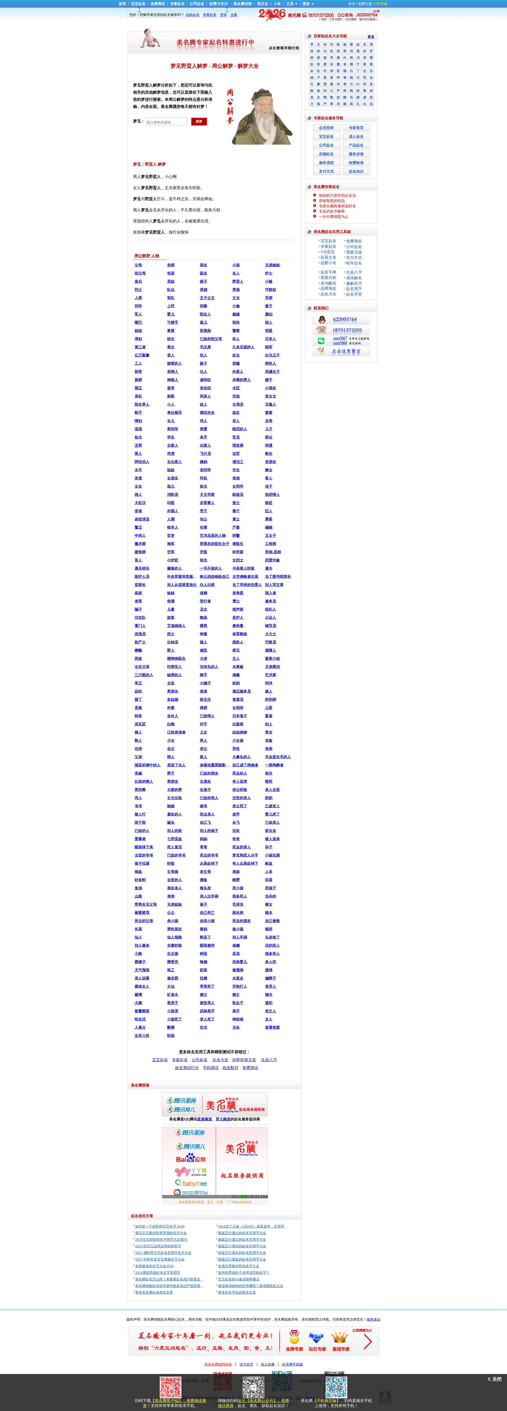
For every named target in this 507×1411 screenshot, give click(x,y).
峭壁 (236, 880)
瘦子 (236, 511)
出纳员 (172, 642)
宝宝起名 (138, 4)
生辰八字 (269, 1060)
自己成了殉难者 (245, 765)
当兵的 (270, 896)
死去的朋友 (241, 921)
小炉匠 (172, 560)
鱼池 (138, 888)
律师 (203, 708)
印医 (171, 503)
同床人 (205, 396)
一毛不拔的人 (211, 568)
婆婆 (269, 413)
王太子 (270, 536)
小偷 (236, 306)
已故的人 (142, 831)
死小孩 (237, 888)
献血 (269, 863)
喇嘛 (138, 650)
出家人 (205, 445)
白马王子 (272, 355)
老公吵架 (239, 790)
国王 (138, 388)
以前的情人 (144, 782)
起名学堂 (354, 294)
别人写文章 (274, 585)
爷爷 (138, 806)
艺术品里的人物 (213, 536)
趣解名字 (354, 283)
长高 (138, 929)
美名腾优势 (242, 4)
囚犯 (138, 691)
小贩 (269, 281)
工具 (290, 4)
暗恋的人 (239, 429)
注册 (233, 15)
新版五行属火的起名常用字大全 (242, 1233)
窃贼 (236, 363)
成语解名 (354, 278)
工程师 (270, 544)
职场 (171, 1036)
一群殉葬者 (274, 765)
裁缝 (236, 314)
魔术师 (140, 544)
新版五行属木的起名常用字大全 (242, 1246)
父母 (138, 265)
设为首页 (246, 1364)
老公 (203, 749)
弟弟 (171, 896)
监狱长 (140, 585)
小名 (277, 4)
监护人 (237, 618)
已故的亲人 (209, 798)
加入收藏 (268, 1364)
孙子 (269, 847)
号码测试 (211, 1068)
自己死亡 (207, 913)
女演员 (237, 404)
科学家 (237, 552)
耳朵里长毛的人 (278, 757)
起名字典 (328, 272)
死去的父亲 (144, 921)
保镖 (236, 945)
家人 (203, 757)
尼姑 (171, 281)
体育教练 (239, 634)
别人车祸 (239, 937)
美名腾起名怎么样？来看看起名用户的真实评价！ (173, 1279)
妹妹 (171, 593)
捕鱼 (203, 880)
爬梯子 (140, 962)
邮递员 (237, 495)
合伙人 (172, 716)
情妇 (138, 421)
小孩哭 (172, 1011)
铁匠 (269, 503)
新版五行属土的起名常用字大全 (242, 1240)
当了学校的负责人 (247, 585)
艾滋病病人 (176, 626)
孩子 (203, 904)
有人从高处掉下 (245, 863)
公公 (171, 913)
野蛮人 (237, 281)
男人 (203, 741)
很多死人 (239, 896)
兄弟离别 (272, 667)
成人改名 (356, 137)
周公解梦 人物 (146, 256)
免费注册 (365, 4)
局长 (138, 396)
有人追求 (239, 782)
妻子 (269, 306)
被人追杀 (272, 839)
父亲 (138, 757)
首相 (236, 478)
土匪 (269, 708)
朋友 (203, 265)
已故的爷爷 (176, 855)
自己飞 (205, 822)
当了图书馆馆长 (278, 577)
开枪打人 (239, 986)
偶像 (236, 675)
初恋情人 (272, 495)
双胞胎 (205, 331)
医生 (203, 273)
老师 (171, 265)
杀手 (203, 437)
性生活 (140, 1019)
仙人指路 (174, 937)
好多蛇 (140, 880)
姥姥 (171, 806)
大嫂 (138, 1003)
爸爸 (236, 839)
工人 (138, 363)
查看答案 (272, 1027)
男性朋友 (174, 929)
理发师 (237, 445)
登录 (351, 4)
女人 (269, 1019)
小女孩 (237, 741)
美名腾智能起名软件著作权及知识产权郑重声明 (171, 1286)
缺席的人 (174, 675)
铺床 (269, 929)
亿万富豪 (142, 355)
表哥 (138, 601)
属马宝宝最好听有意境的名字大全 (161, 1233)
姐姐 (138, 331)
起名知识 (356, 171)
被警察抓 (142, 1011)
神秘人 (172, 380)
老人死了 (207, 1019)
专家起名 (177, 4)
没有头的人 (209, 667)
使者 (138, 511)
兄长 (236, 1027)
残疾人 (237, 642)
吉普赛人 (207, 503)
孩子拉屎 (142, 863)
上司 (171, 306)
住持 (138, 749)
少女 (171, 741)
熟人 (138, 741)
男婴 (203, 429)
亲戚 (138, 773)
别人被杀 (142, 945)
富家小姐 (272, 659)
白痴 (171, 724)
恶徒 (138, 659)
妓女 (171, 339)
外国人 (172, 511)
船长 (269, 454)
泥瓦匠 (140, 724)
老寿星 (237, 593)
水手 (138, 470)
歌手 (138, 413)
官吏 (171, 536)
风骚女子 (272, 372)
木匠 (236, 388)
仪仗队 (140, 618)
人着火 (140, 1027)
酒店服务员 (241, 691)
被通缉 (237, 970)
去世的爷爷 (144, 855)
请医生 (237, 544)
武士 (171, 634)
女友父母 (142, 667)
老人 (236, 421)
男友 (269, 732)
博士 (236, 601)
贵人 (171, 355)
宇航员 (270, 642)
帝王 (138, 683)
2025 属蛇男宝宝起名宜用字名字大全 (163, 1253)
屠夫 (269, 568)
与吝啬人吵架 (243, 568)
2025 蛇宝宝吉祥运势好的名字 (158, 1246)
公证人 (270, 618)
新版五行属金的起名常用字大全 (242, 1259)
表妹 (236, 872)
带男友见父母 (146, 904)
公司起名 (197, 4)
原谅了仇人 (176, 765)
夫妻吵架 (174, 945)
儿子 (269, 429)
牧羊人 (172, 527)
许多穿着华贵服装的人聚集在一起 (195, 577)
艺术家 (270, 675)
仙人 (138, 937)
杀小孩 (172, 921)
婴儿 (171, 314)
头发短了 (272, 937)
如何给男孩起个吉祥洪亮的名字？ (244, 1273)
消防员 (172, 495)
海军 (171, 544)
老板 (269, 741)
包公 (203, 519)
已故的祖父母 (211, 339)
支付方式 (326, 171)
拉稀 (203, 978)
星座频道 (204, 1119)
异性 (236, 749)
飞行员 (205, 454)
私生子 (237, 1003)
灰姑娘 (172, 700)
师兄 (236, 650)
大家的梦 (174, 790)
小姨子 (205, 683)
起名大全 (220, 1060)
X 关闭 (494, 1379)
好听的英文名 (244, 1060)
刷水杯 (237, 913)
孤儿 (203, 322)
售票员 (237, 700)
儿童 (171, 609)
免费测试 (250, 1068)
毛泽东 (237, 904)
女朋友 (172, 478)
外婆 (171, 708)
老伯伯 (205, 388)
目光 (203, 1027)
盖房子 (172, 1003)
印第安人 (174, 667)
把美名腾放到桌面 (218, 1364)
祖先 (203, 560)
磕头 (171, 822)
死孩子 (270, 888)
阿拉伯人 (142, 462)
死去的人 (239, 773)
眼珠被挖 (207, 945)
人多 (269, 872)
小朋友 (270, 388)
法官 (236, 454)
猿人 (203, 642)
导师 (269, 298)
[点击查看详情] (253, 14)
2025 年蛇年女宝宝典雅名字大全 (160, 1259)
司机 (203, 478)
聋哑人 (270, 650)
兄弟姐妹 (174, 904)
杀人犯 (270, 962)
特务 (138, 716)
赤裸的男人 (241, 380)
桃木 (269, 913)
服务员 (270, 601)
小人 (171, 404)
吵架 (171, 863)
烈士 (138, 290)
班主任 (205, 700)
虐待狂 (205, 380)
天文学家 (207, 495)
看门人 (140, 626)
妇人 (269, 724)
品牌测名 (328, 288)
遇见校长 (142, 568)
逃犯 (269, 1003)
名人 (236, 273)
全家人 (172, 445)
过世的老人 (241, 798)
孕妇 (138, 339)
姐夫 (138, 437)
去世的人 (174, 880)
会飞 (236, 822)
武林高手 (207, 1011)
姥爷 (203, 806)
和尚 (236, 322)
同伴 (269, 683)
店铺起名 (326, 154)
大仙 (171, 986)
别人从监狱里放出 (182, 585)
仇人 (203, 372)
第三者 (140, 347)
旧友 (236, 831)
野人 (171, 650)
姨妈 (203, 462)
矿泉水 (172, 995)
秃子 (203, 511)
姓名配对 (230, 1068)
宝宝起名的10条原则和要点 (239, 1279)
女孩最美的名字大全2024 (154, 1266)
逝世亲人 (207, 1003)
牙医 (203, 552)
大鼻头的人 (241, 757)
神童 (203, 634)
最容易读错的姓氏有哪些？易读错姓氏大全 (250, 1286)
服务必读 (356, 154)
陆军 (269, 347)
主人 (236, 659)
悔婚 (203, 962)
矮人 (138, 732)
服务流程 (326, 163)
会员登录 (326, 128)
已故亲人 (272, 822)
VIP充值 (381, 4)
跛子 (203, 363)
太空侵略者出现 (245, 577)
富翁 (269, 716)
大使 (203, 659)
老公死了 (239, 806)
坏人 (236, 339)
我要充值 (354, 252)
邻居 (171, 273)
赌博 (138, 995)
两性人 (270, 363)
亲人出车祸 (209, 896)
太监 (171, 683)
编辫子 (270, 978)
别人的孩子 (209, 831)
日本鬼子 (239, 716)
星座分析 (328, 278)
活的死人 (272, 945)
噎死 (269, 782)
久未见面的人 (243, 347)
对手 (203, 724)
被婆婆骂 (142, 913)
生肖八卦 (142, 1036)
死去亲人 (207, 814)
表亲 (203, 691)
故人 (203, 404)
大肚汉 (140, 503)
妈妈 (203, 839)
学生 (171, 437)
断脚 (171, 1027)
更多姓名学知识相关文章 (237, 1292)
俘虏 (171, 454)
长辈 (203, 527)
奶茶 (203, 970)
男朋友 (172, 691)
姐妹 (171, 470)
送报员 (140, 634)
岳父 (171, 749)
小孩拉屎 (272, 855)
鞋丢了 (205, 937)
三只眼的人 (144, 675)
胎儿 (171, 486)
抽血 (138, 872)
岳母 (269, 421)
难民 (203, 650)
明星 (269, 331)
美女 (171, 347)
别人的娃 (174, 831)
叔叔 (138, 593)
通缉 (269, 970)
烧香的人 (174, 363)
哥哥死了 (207, 986)
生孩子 (205, 790)
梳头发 (205, 888)
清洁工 (237, 462)
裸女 (269, 904)
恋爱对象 (272, 560)
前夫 (203, 486)
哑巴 (138, 322)
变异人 (270, 986)
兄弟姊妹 (272, 265)
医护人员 (142, 577)
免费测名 (158, 4)
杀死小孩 (207, 921)
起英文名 (328, 257)
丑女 (203, 609)
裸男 (203, 626)
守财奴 (270, 290)
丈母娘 (172, 872)
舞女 (269, 470)
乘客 (269, 519)
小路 (138, 954)
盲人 (138, 560)
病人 (269, 322)
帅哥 (138, 372)
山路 (138, 896)
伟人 (203, 421)
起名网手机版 (292, 1364)
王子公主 (207, 298)
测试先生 (207, 413)
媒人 (269, 691)
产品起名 (356, 145)
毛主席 (205, 347)
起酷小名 (328, 263)
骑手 (203, 675)
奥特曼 (237, 626)
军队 (171, 298)
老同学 (205, 470)
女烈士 (237, 560)
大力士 (270, 634)
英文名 (262, 4)
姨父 (203, 995)
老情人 (172, 372)
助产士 (140, 642)
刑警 (236, 536)
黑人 (138, 454)
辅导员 (270, 626)
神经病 (237, 1019)
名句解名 (328, 283)
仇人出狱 (207, 585)
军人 (138, 314)
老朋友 (270, 462)
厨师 (138, 380)
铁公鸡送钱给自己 (214, 577)
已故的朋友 (209, 773)
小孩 (236, 265)
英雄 (203, 290)
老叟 (138, 478)
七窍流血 (174, 839)
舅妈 (203, 929)
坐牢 (236, 814)
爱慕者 (140, 839)
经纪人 (270, 609)
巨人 (269, 511)
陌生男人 (142, 404)
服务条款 (374, 1319)
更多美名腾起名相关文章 (154, 1292)
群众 (269, 437)
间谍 (269, 445)
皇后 (138, 281)
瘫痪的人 (174, 568)
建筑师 (140, 552)
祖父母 (140, 273)
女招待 (237, 708)
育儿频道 (223, 1119)
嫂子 (269, 380)
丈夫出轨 (174, 798)
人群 (138, 298)
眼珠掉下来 (144, 847)
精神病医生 (176, 659)
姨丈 (236, 995)
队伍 (171, 290)
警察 (236, 331)
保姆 (203, 593)
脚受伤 (172, 962)
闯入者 (270, 593)
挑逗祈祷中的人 (148, 765)
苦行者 (205, 601)
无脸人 (270, 404)
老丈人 (270, 1011)
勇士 (236, 519)
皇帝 (171, 388)
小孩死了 (174, 1019)
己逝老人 (272, 806)
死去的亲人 (241, 847)
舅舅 (171, 331)
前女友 (270, 831)
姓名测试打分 (187, 1068)
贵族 (138, 708)
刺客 (171, 396)
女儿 (171, 421)
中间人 (140, 536)
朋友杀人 (174, 888)
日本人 (270, 339)
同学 (138, 306)
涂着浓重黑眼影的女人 (218, 765)
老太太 (270, 396)
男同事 (140, 790)
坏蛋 (269, 880)
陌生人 (205, 314)
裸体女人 (142, 986)
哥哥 (203, 847)
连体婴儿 (239, 962)
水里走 (237, 978)
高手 (236, 1011)
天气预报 (142, 970)
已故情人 (207, 716)
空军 (171, 552)
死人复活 (174, 847)
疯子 (203, 281)
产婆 (236, 527)
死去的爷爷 (209, 855)
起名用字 (354, 289)
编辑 (269, 527)
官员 (236, 437)
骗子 (138, 609)
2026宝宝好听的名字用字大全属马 (161, 1240)
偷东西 (172, 978)
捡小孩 (237, 929)
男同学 (172, 429)
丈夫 (236, 298)
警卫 (138, 527)
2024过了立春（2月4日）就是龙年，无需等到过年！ (258, 1226)
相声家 (237, 609)
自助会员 (192, 15)
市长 (236, 470)
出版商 (237, 724)
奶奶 (269, 798)
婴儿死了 (272, 814)
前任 (269, 773)
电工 (171, 970)
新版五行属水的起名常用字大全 (242, 1253)
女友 (138, 486)
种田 (203, 954)
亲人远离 (142, 978)
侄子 (269, 486)
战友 (236, 413)
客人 (269, 478)
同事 (203, 306)
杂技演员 (142, 519)
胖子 (171, 773)
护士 (269, 273)
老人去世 (272, 790)
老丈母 (205, 872)
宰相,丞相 (273, 552)
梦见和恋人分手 (245, 855)
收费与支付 (218, 4)
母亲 (269, 749)
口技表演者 (176, 732)
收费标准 (356, 163)
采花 (236, 954)
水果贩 (237, 667)
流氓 (138, 429)
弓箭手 (172, 322)
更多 (306, 4)
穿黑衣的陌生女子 (214, 544)
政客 (171, 618)
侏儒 (171, 601)
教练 (203, 618)
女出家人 (174, 462)
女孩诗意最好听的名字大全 (238, 1266)
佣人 (138, 495)
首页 (122, 4)
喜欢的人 (174, 814)
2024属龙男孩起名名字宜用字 (157, 1273)
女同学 (237, 486)
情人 (171, 757)
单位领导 (174, 413)
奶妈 (236, 683)
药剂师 (270, 700)
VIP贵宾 (328, 252)
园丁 (138, 700)
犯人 (203, 355)
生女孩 (172, 954)
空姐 (236, 396)
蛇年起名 (354, 263)
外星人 (237, 372)
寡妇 (269, 314)
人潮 (171, 519)
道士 (236, 503)
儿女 (203, 732)
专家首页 (356, 128)
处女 (236, 355)
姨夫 (269, 995)
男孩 (236, 290)
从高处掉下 (209, 863)
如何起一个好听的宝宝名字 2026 (160, 1226)
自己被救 (272, 921)
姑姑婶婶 (239, 732)
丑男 (138, 445)
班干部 (140, 822)
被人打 (140, 814)
